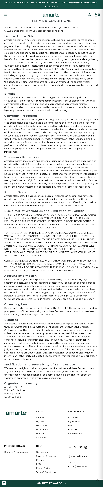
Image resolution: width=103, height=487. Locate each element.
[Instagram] (85, 448)
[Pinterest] (80, 448)
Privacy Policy (43, 468)
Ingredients (74, 421)
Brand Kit (73, 429)
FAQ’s (39, 464)
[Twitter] (75, 448)
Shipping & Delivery (46, 456)
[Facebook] (69, 448)
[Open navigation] (22, 14)
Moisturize (41, 425)
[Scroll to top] (97, 480)
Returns (40, 460)
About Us (73, 417)
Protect (40, 433)
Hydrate (40, 421)
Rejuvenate (42, 429)
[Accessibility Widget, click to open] (4, 483)
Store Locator (75, 433)
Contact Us (42, 452)
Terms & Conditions (46, 472)
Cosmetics (41, 437)
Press (71, 425)
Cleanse (40, 417)
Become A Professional (16, 452)
